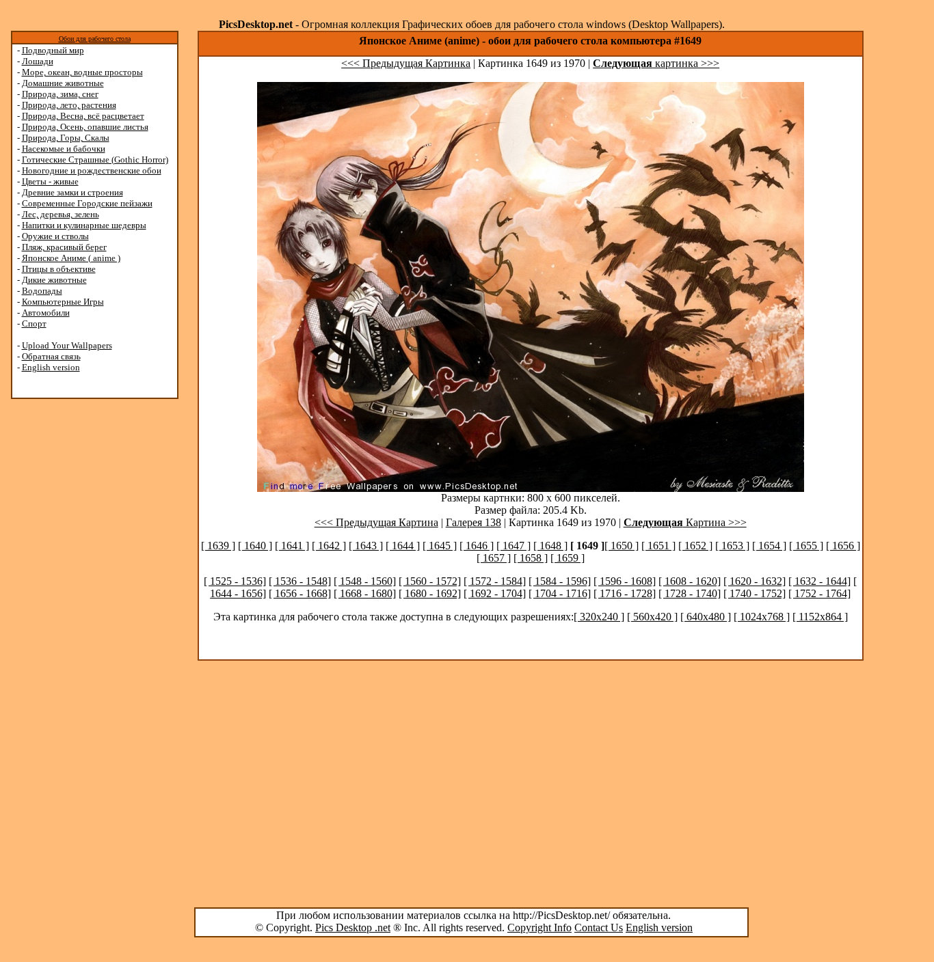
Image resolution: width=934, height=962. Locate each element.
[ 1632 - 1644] (819, 581)
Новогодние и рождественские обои (91, 170)
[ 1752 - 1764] (819, 593)
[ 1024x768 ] (762, 616)
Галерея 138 (473, 522)
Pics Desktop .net (352, 927)
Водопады (42, 291)
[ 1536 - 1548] (300, 581)
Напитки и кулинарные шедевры (84, 225)
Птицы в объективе (59, 269)
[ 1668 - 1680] (365, 593)
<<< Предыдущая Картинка (405, 63)
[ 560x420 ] (652, 616)
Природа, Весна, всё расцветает (83, 116)
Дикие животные (54, 280)
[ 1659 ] (567, 558)
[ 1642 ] (329, 545)
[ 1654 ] (769, 545)
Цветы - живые (50, 181)
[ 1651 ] (658, 545)
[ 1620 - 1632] (754, 581)
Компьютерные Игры (63, 302)
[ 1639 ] (218, 545)
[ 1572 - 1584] (495, 581)
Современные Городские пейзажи (87, 203)
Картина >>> (685, 522)
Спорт (34, 323)
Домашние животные (63, 83)
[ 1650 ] (621, 545)
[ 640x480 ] (705, 616)
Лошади (37, 61)
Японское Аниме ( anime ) (71, 258)
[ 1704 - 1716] (560, 593)
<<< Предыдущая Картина (376, 522)
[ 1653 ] (732, 545)
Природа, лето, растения (69, 105)
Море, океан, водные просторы (82, 72)
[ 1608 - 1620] (689, 581)
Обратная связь (51, 356)
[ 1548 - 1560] (365, 581)
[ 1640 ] (255, 545)
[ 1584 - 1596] (560, 581)
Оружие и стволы (55, 236)
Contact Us (598, 927)
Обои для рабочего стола (95, 38)
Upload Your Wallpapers (67, 345)
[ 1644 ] (403, 545)
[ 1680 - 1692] (430, 593)
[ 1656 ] (843, 545)
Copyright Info (539, 927)
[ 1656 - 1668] (300, 593)
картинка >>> (656, 63)
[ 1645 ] (440, 545)
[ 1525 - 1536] (235, 581)
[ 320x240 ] (599, 616)
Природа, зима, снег (60, 94)
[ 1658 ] (530, 558)
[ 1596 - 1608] (624, 581)
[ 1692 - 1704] (495, 593)
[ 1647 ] (513, 545)
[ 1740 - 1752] (754, 593)
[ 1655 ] (806, 545)
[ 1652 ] (695, 545)
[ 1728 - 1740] (689, 593)
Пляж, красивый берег (64, 247)
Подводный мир (53, 50)
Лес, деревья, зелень (60, 214)
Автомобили (46, 312)
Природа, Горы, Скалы (65, 138)
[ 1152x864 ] (820, 616)
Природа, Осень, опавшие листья (85, 127)
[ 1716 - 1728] (624, 593)
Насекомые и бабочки (63, 148)
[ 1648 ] (550, 545)
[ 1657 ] (494, 558)
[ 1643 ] (366, 545)
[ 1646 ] (476, 545)
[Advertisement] (63, 616)
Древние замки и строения (72, 192)
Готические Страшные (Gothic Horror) (95, 159)
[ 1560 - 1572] (430, 581)
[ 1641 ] (292, 545)
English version (51, 367)
